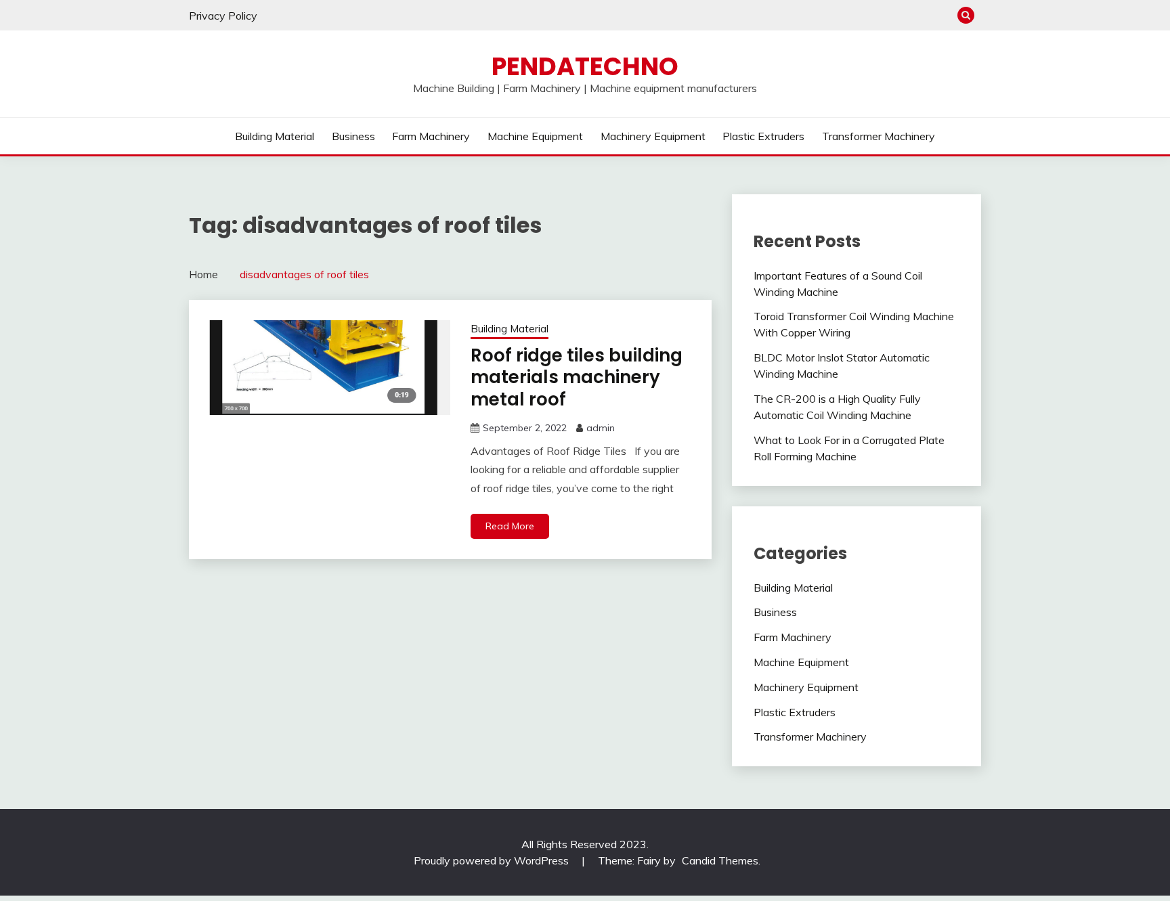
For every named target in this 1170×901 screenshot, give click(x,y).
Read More (509, 526)
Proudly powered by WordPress (492, 860)
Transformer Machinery (878, 136)
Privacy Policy (223, 15)
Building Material (274, 136)
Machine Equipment (535, 136)
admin (600, 428)
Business (353, 136)
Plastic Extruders (763, 136)
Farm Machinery (431, 136)
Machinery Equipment (653, 136)
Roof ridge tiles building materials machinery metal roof (576, 377)
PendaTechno (585, 66)
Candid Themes (720, 860)
